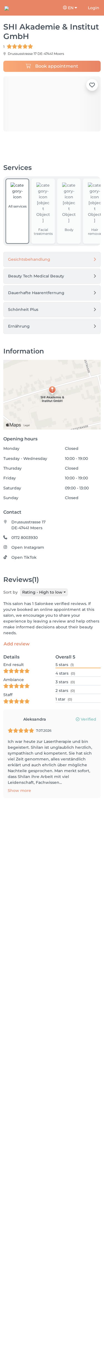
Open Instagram (27, 547)
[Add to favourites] (92, 85)
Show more (19, 790)
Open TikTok (24, 557)
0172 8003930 (24, 537)
